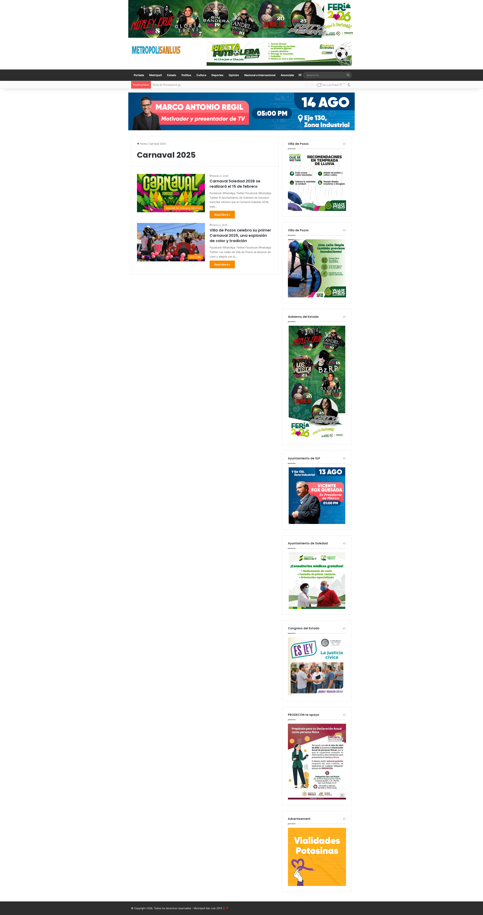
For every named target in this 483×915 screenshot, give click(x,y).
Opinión (234, 75)
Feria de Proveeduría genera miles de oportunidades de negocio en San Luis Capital (202, 84)
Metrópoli (155, 75)
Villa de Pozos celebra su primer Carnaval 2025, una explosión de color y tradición (240, 235)
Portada (139, 75)
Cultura (201, 75)
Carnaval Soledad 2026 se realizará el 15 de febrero (235, 183)
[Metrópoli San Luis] (156, 50)
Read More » (222, 214)
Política (186, 75)
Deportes (217, 75)
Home (143, 143)
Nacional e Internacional (259, 75)
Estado (171, 75)
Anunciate (287, 75)
